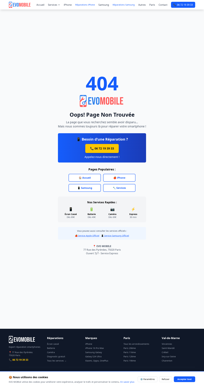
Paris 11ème (130, 352)
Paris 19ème (130, 360)
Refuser (166, 379)
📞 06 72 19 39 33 (183, 4)
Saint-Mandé (168, 348)
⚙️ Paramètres (147, 379)
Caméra (51, 352)
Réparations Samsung (124, 4)
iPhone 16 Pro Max (94, 348)
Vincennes (167, 343)
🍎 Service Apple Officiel (87, 235)
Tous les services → (56, 360)
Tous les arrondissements (136, 343)
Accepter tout (184, 379)
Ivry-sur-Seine (169, 356)
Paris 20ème (130, 348)
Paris (152, 4)
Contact (163, 4)
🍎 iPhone (119, 177)
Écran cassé (53, 343)
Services (52, 4)
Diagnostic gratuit (56, 356)
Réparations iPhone (85, 4)
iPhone (68, 4)
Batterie (51, 348)
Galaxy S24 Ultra (93, 356)
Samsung (103, 4)
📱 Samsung (84, 188)
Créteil (165, 352)
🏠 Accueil (85, 177)
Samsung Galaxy (93, 352)
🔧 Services (119, 188)
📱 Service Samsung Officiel (115, 235)
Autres (142, 4)
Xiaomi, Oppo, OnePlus (96, 360)
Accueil (40, 4)
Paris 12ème (130, 356)
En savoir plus (127, 381)
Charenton (167, 360)
